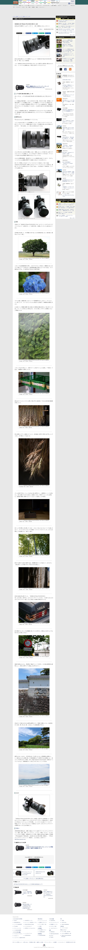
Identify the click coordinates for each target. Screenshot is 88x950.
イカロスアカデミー (53, 928)
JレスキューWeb (53, 926)
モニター (59, 5)
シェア (29, 33)
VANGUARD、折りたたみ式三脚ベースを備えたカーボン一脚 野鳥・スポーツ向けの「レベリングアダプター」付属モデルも (66, 30)
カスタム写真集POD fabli (66, 933)
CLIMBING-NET (42, 931)
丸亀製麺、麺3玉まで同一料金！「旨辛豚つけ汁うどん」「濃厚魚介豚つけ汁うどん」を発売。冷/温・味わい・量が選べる (66, 210)
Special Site (61, 37)
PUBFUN (62, 926)
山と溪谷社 (40, 928)
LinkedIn (48, 33)
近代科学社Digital (42, 935)
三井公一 (41, 29)
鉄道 (29, 7)
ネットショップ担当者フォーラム (31, 922)
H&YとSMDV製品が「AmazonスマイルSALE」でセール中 (67, 163)
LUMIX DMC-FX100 (66, 79)
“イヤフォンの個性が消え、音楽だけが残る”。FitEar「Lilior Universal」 (68, 41)
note (42, 33)
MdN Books (52, 931)
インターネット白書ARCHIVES (19, 937)
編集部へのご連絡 (40, 942)
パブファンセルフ (65, 927)
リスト (24, 33)
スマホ (23, 7)
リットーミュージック (43, 920)
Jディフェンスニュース (54, 922)
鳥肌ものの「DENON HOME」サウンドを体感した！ (67, 46)
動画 (37, 7)
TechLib (51, 937)
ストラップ (18, 7)
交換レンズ (21, 5)
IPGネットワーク (63, 929)
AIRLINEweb (52, 920)
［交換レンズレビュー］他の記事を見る (34, 878)
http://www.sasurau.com (20, 839)
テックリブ (51, 935)
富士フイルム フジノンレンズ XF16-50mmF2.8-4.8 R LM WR (27, 873)
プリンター (65, 5)
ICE (61, 918)
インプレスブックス (28, 933)
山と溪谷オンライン (42, 929)
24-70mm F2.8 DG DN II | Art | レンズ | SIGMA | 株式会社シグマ (28, 884)
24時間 (63, 18)
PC (13, 7)
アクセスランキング (63, 16)
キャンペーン (41, 7)
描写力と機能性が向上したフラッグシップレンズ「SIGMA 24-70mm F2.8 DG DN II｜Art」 (48, 894)
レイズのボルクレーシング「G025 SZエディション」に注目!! (68, 55)
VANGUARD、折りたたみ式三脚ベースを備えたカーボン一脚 (68, 129)
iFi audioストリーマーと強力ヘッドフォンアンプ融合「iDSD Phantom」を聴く (68, 59)
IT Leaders (16, 926)
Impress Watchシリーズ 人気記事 (66, 200)
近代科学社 (40, 933)
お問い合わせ (25, 942)
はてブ (36, 33)
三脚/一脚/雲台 (53, 5)
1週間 (68, 18)
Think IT (15, 920)
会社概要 (54, 942)
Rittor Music (40, 918)
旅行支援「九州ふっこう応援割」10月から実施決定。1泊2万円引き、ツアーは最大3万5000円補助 (66, 207)
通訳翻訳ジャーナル (53, 924)
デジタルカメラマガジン (18, 933)
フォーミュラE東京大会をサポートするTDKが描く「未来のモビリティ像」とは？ (68, 50)
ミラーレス (15, 5)
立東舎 (40, 926)
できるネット (16, 935)
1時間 (58, 18)
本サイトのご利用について (17, 942)
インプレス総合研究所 (18, 924)
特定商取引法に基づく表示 (70, 942)
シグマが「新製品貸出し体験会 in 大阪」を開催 (27, 893)
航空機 (33, 7)
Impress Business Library (29, 924)
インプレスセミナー (28, 926)
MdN (50, 930)
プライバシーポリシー (48, 942)
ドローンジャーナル (17, 928)
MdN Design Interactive (54, 933)
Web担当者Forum (17, 922)
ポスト (20, 33)
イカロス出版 (51, 918)
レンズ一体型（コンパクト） (30, 5)
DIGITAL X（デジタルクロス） (30, 928)
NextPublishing (27, 935)
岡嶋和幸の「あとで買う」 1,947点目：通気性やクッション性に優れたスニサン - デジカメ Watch (66, 24)
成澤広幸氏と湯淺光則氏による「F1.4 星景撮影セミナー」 (68, 111)
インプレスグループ (61, 942)
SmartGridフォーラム (28, 920)
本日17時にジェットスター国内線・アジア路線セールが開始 (68, 101)
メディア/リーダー (46, 5)
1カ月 (73, 18)
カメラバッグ (39, 5)
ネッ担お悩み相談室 (17, 930)
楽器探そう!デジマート (43, 922)
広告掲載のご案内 (32, 942)
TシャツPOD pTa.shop (66, 931)
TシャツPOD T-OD (42, 924)
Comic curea (64, 922)
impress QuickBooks (65, 924)
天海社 (63, 920)
